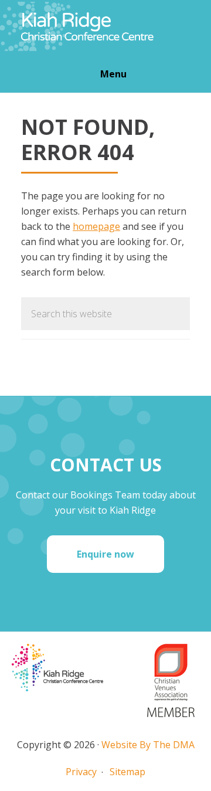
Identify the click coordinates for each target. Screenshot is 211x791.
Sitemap (127, 771)
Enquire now (105, 554)
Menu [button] (113, 73)
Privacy (81, 771)
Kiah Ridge (105, 26)
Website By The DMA (148, 744)
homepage (96, 226)
